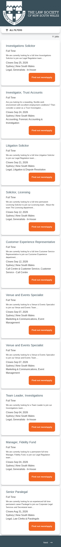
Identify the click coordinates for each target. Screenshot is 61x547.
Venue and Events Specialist (24, 295)
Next (45, 542)
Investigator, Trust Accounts (24, 92)
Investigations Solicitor (20, 45)
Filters (16, 30)
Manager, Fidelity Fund (21, 442)
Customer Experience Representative (30, 242)
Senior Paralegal (17, 491)
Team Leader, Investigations (24, 395)
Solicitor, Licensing (18, 192)
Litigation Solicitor (17, 145)
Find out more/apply (42, 77)
